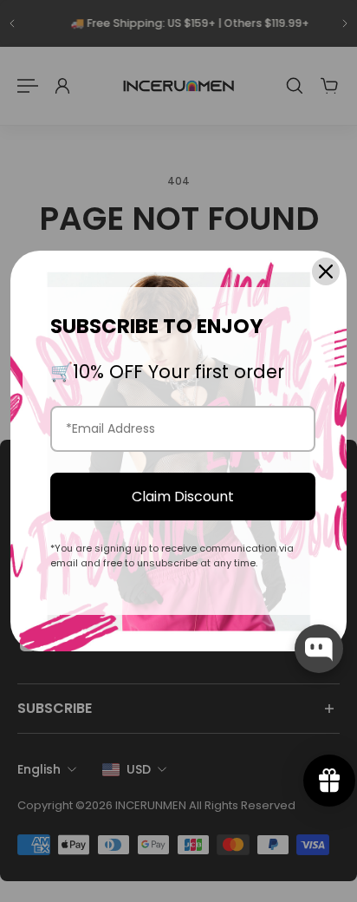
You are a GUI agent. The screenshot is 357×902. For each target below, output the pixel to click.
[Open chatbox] (319, 648)
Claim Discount (183, 497)
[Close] (326, 271)
